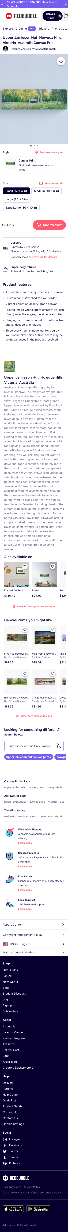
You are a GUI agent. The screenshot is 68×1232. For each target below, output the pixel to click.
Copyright (9, 1112)
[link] (28, 757)
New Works (10, 981)
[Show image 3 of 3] (37, 145)
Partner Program (14, 1038)
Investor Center (13, 1032)
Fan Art (8, 976)
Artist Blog (10, 1061)
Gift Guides (10, 970)
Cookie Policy (53, 1192)
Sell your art (11, 1050)
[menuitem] (8, 29)
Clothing (25, 28)
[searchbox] (34, 746)
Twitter (13, 1151)
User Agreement (12, 1186)
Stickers (43, 28)
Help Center (11, 1094)
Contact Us (10, 1118)
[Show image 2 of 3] (34, 145)
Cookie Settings (13, 1123)
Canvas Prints (13, 781)
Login (6, 999)
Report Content (13, 924)
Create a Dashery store (18, 1067)
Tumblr (13, 1157)
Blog (6, 987)
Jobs (6, 1056)
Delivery (8, 1082)
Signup (7, 1005)
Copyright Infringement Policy (22, 934)
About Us (9, 1026)
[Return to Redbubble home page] (21, 16)
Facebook (15, 1145)
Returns (8, 1088)
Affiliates (8, 1044)
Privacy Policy (32, 1186)
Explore (8, 28)
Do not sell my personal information (23, 1192)
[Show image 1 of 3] (31, 146)
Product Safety (13, 1106)
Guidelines (9, 1100)
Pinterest (15, 1163)
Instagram (15, 1139)
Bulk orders (10, 1011)
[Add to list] (61, 61)
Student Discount (14, 993)
